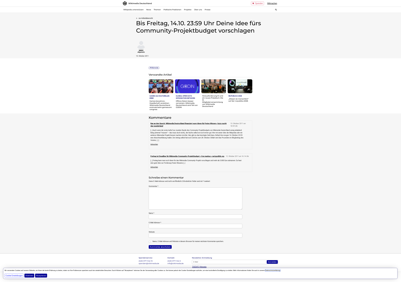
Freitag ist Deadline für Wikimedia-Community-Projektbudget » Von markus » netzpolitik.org (187, 156)
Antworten (154, 144)
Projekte (187, 10)
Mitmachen (272, 3)
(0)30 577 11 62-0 (174, 261)
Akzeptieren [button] (41, 275)
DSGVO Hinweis (199, 267)
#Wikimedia (154, 68)
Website (152, 232)
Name (151, 213)
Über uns (198, 10)
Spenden (259, 3)
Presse (207, 10)
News (148, 10)
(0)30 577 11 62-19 (146, 261)
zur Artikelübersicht (146, 18)
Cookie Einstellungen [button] (14, 275)
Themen (157, 10)
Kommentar (153, 186)
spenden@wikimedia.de (149, 263)
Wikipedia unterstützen (133, 10)
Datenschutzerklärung (272, 270)
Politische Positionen (172, 10)
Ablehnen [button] (29, 275)
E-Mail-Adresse (155, 223)
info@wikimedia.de (176, 263)
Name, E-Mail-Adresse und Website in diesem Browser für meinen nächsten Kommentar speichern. (188, 241)
